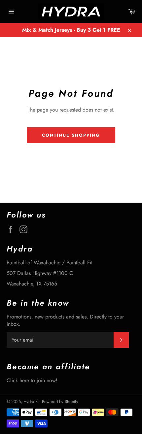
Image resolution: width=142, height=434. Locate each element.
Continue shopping (71, 135)
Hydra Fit (31, 401)
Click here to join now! (32, 380)
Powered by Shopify (60, 401)
